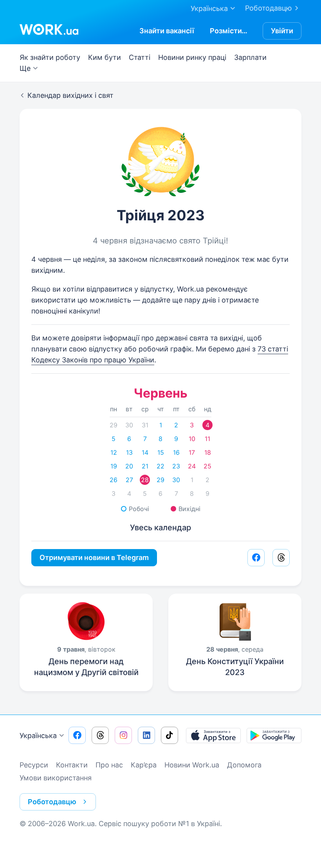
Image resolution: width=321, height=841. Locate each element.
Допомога (244, 765)
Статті (139, 57)
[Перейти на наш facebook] (77, 735)
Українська (38, 735)
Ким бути (104, 57)
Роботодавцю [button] (52, 802)
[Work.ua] (49, 29)
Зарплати (250, 57)
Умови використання (56, 778)
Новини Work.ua (191, 765)
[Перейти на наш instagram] (123, 735)
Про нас (109, 765)
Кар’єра (144, 765)
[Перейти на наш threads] (100, 735)
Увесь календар (160, 527)
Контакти (72, 765)
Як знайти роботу (50, 57)
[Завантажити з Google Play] (274, 735)
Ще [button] (25, 68)
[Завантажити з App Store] (213, 735)
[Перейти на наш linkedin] (146, 735)
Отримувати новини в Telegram (94, 557)
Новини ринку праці (192, 57)
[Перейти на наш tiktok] (169, 735)
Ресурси (34, 765)
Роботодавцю (268, 8)
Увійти (282, 31)
